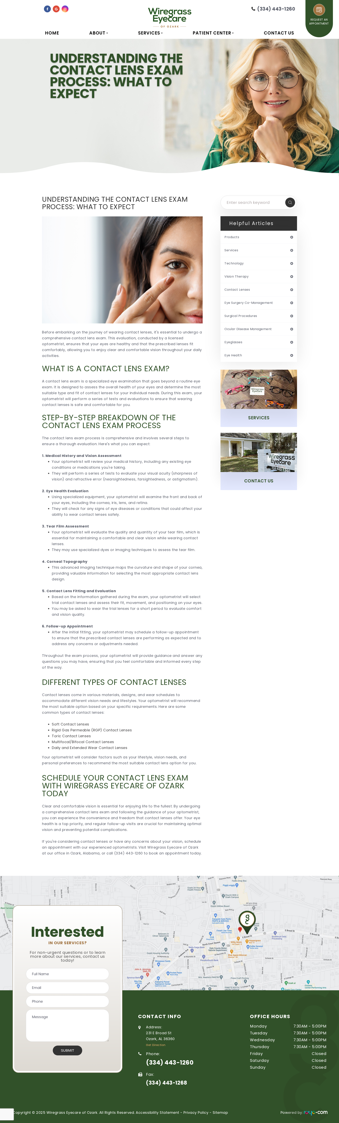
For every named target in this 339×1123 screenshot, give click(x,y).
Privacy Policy (195, 1112)
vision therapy (236, 276)
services (231, 250)
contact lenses (237, 289)
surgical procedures (240, 316)
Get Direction (156, 1045)
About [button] (97, 33)
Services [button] (149, 33)
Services (258, 418)
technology (234, 263)
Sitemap (220, 1112)
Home (52, 33)
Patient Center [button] (212, 33)
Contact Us (279, 33)
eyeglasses (233, 342)
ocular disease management (248, 329)
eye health (233, 355)
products (231, 237)
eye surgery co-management (248, 302)
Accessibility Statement (157, 1112)
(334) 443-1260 (169, 1063)
